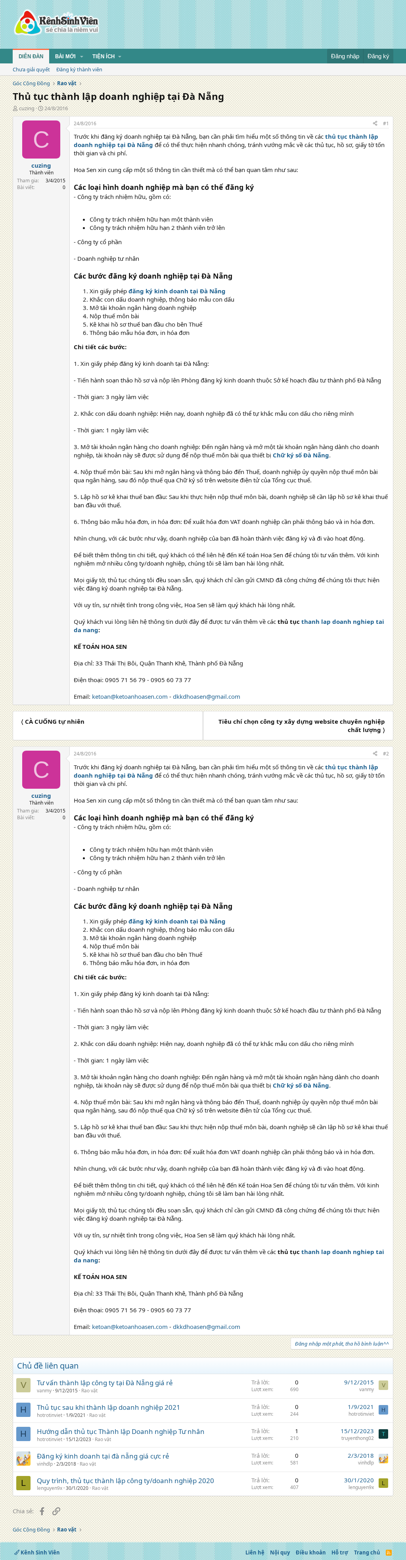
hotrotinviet (49, 1415)
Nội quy (280, 1552)
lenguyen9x (49, 1488)
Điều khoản (311, 1552)
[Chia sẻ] (375, 123)
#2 (386, 753)
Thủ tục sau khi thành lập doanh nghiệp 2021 (108, 1407)
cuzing (26, 108)
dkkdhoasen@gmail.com (206, 696)
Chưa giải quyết (31, 69)
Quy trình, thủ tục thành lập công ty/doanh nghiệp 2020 (125, 1480)
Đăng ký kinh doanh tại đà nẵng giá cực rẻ (103, 1456)
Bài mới (65, 56)
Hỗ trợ (339, 1552)
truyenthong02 (357, 1438)
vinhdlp (45, 1464)
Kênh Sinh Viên (39, 1552)
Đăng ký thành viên (79, 69)
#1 (386, 123)
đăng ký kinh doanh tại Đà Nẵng (177, 291)
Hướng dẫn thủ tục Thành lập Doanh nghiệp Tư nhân (121, 1431)
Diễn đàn (31, 56)
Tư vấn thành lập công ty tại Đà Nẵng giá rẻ (105, 1382)
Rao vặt (89, 1390)
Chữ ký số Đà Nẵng (301, 455)
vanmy (44, 1390)
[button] (82, 56)
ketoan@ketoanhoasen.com (130, 696)
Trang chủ (367, 1552)
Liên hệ (254, 1552)
